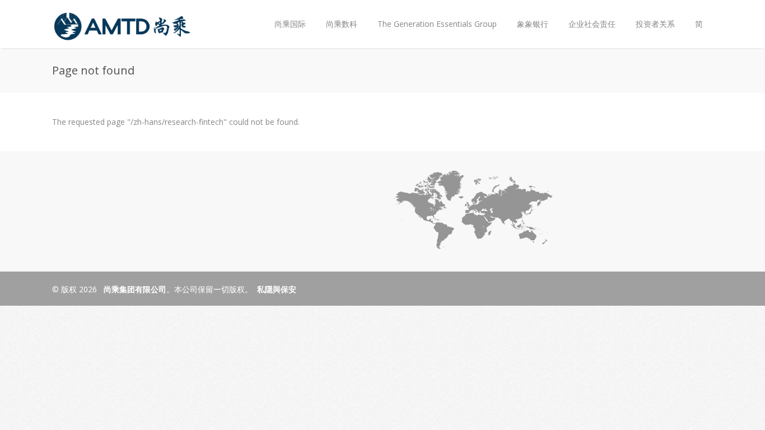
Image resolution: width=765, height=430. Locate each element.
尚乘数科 (341, 23)
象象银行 (532, 23)
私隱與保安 (276, 289)
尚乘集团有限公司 (133, 289)
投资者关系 (650, 15)
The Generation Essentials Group (437, 23)
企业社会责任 (591, 23)
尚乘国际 (290, 23)
